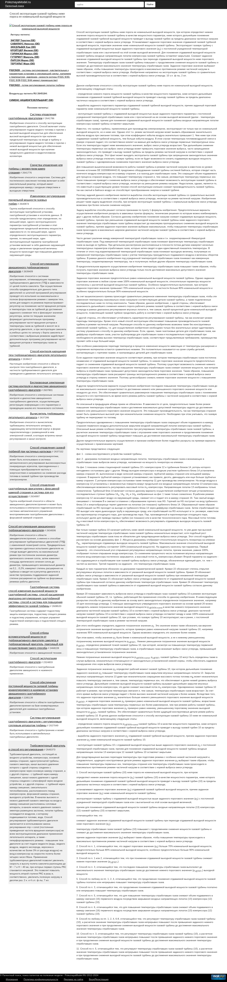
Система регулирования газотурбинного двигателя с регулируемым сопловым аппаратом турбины (35, 721)
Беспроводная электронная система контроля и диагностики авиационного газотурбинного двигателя (37, 386)
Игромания (12, 979)
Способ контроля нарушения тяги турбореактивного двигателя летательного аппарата (37, 355)
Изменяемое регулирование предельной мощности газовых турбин (36, 200)
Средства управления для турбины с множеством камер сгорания (35, 169)
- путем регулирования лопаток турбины (37, 85)
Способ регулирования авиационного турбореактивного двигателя (33, 267)
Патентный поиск (14, 5)
